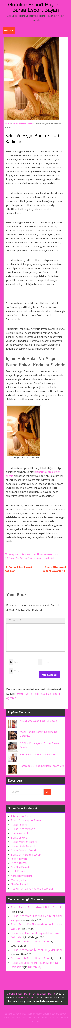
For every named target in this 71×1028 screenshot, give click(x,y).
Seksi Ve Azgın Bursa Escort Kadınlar (39, 558)
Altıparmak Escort (22, 816)
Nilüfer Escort (19, 884)
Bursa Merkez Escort (22, 123)
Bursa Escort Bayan (23, 829)
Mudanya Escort (21, 880)
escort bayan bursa (16, 1013)
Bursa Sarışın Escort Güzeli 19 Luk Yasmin (36, 907)
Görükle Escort (20, 867)
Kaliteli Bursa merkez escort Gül (38, 754)
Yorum (16, 620)
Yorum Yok (14, 558)
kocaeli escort (53, 1017)
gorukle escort (35, 1013)
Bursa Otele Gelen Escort (26, 846)
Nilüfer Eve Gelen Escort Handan (38, 720)
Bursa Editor (30, 554)
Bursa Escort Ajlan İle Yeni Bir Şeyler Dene (37, 950)
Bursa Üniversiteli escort (26, 854)
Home (7, 123)
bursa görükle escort (32, 1017)
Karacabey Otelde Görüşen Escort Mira (42, 765)
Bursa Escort (19, 825)
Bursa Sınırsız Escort (23, 850)
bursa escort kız (21, 833)
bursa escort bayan (55, 1013)
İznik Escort (18, 871)
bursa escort (25, 997)
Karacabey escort (21, 876)
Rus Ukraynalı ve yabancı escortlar (32, 888)
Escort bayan (19, 859)
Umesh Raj (34, 967)
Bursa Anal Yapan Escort (26, 820)
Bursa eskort (19, 837)
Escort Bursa (19, 863)
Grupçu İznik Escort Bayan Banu (30, 941)
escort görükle (11, 1017)
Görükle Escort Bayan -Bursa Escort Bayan (35, 6)
